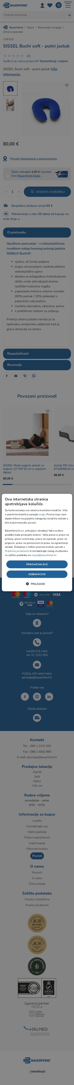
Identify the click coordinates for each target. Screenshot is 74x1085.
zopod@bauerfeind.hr (44, 555)
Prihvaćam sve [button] (37, 564)
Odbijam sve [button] (36, 574)
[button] (37, 583)
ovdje (42, 514)
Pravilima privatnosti (17, 551)
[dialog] (37, 542)
